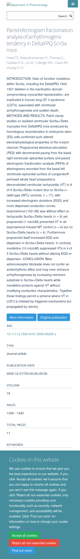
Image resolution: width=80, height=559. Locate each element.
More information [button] (22, 317)
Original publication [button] (53, 317)
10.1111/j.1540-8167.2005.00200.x (31, 334)
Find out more (22, 550)
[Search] (70, 15)
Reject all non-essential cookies (34, 543)
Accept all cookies (24, 535)
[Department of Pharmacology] (27, 3)
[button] (73, 4)
